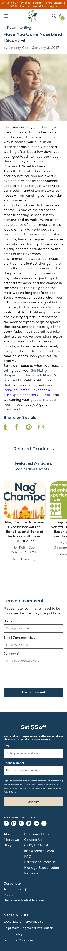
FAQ (27, 856)
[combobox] (10, 770)
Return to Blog (17, 27)
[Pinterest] (21, 823)
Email (7, 746)
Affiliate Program (18, 889)
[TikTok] (44, 823)
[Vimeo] (29, 823)
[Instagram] (13, 823)
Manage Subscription (41, 867)
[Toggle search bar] (54, 16)
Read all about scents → (33, 469)
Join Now (33, 801)
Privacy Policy (13, 934)
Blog (7, 845)
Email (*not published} (20, 637)
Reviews (31, 873)
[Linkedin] (36, 823)
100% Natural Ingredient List (23, 921)
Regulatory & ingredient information (28, 928)
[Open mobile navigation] (6, 16)
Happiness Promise (40, 862)
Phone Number (14, 763)
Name (8, 621)
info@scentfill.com (39, 851)
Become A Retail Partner (24, 900)
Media (9, 894)
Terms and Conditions (18, 940)
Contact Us (33, 840)
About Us (11, 840)
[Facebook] (6, 823)
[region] (33, 4)
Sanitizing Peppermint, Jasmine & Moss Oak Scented (31, 375)
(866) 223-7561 (37, 845)
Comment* (11, 653)
